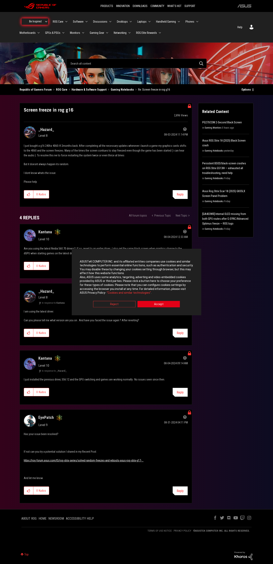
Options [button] (246, 89)
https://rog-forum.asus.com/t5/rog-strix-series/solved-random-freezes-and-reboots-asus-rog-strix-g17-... (83, 460)
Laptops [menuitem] (141, 21)
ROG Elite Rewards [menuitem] (146, 32)
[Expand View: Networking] (130, 33)
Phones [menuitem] (189, 21)
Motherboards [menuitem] (28, 32)
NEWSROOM (56, 518)
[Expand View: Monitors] (83, 33)
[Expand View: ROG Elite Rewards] (160, 33)
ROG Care (61, 89)
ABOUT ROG (29, 518)
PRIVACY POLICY (182, 530)
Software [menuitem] (78, 21)
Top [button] (26, 554)
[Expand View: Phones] (197, 21)
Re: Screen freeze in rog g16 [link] (154, 89)
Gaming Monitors (213, 127)
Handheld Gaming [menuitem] (166, 21)
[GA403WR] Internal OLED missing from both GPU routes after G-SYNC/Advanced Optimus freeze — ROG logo (225, 218)
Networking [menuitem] (120, 32)
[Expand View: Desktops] (131, 21)
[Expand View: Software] (87, 21)
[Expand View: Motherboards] (39, 33)
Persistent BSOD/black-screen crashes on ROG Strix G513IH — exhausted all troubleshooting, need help (224, 168)
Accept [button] (158, 304)
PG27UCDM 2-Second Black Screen (222, 122)
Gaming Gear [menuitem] (97, 32)
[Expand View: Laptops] (149, 21)
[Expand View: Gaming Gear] (107, 33)
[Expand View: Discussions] (110, 21)
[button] (28, 194)
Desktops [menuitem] (122, 21)
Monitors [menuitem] (75, 32)
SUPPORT (189, 6)
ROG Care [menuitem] (58, 21)
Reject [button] (114, 304)
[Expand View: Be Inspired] (46, 21)
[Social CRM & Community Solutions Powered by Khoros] (243, 555)
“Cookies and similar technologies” (129, 292)
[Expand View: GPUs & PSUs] (63, 33)
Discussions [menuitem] (100, 21)
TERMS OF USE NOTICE (159, 530)
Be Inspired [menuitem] (35, 21)
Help (239, 27)
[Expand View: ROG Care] (66, 21)
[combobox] (136, 63)
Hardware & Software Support (89, 89)
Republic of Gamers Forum (36, 89)
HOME (42, 518)
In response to (53, 302)
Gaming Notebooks (122, 89)
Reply (180, 194)
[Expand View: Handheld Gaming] (179, 21)
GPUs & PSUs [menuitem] (52, 32)
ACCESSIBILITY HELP (80, 518)
